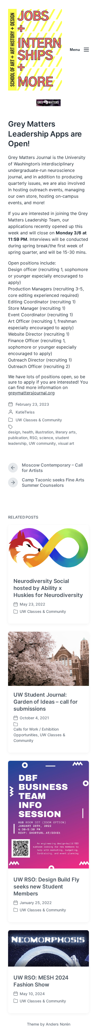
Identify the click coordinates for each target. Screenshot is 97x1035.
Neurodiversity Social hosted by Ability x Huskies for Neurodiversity (48, 588)
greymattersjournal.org (31, 392)
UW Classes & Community (39, 420)
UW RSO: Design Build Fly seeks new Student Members (46, 886)
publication (17, 437)
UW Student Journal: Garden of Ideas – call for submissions (45, 702)
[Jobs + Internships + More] (35, 50)
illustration (44, 432)
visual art (66, 443)
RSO (33, 437)
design (14, 432)
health (27, 432)
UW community (42, 443)
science (46, 437)
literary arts (66, 432)
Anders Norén (58, 1024)
